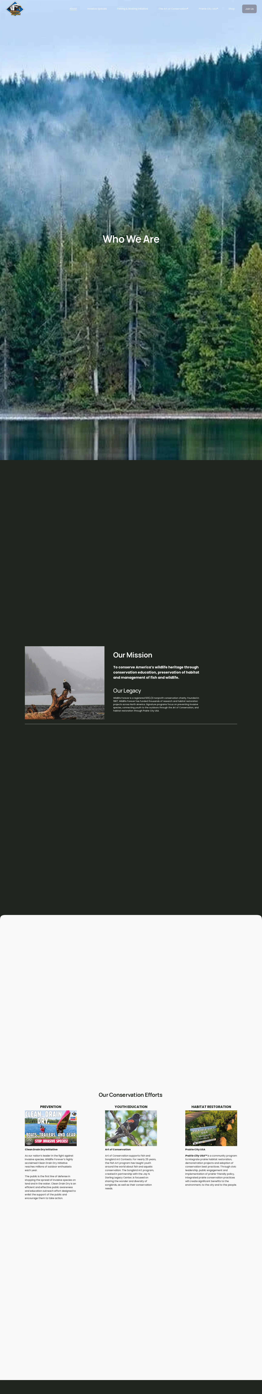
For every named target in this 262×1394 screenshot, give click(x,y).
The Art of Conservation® (173, 8)
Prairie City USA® (208, 8)
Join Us (249, 9)
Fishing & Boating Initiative (132, 8)
